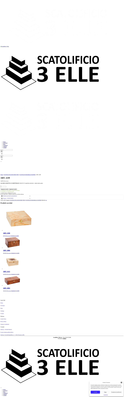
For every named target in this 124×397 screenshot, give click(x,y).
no (46, 200)
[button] (121, 382)
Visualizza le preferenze (116, 392)
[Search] (2, 151)
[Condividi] (119, 1)
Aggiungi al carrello (4, 189)
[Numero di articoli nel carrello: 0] (2, 153)
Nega (105, 392)
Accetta (95, 392)
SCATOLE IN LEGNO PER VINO (11, 174)
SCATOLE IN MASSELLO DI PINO (27, 174)
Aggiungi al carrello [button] (15, 235)
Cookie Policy (106, 394)
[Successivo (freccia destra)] (121, 198)
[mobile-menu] (1, 161)
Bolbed (64, 338)
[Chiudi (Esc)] (122, 1)
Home (2, 174)
